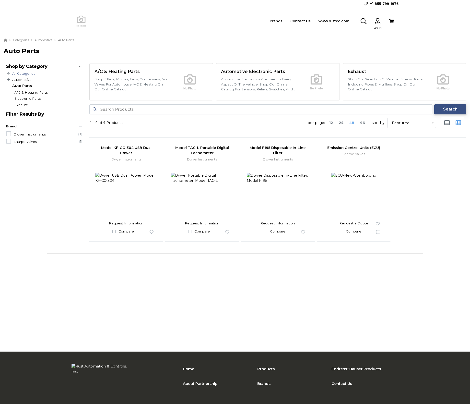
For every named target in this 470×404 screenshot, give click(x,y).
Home (188, 369)
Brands (263, 383)
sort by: (378, 123)
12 (331, 123)
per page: (316, 123)
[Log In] (377, 21)
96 (362, 123)
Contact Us (341, 383)
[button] (151, 232)
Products (266, 369)
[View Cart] (391, 21)
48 (351, 123)
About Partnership (200, 383)
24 (341, 123)
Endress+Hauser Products (356, 369)
